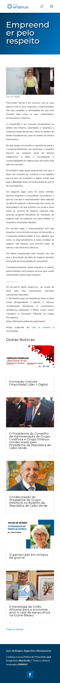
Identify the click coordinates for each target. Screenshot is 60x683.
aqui (48, 656)
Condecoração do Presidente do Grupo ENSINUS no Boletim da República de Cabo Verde (28, 501)
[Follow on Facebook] (30, 674)
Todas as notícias (14, 629)
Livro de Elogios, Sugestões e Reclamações (28, 650)
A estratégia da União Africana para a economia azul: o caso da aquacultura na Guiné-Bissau (29, 611)
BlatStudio (25, 660)
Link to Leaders (41, 327)
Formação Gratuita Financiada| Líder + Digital (28, 383)
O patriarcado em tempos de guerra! (28, 556)
